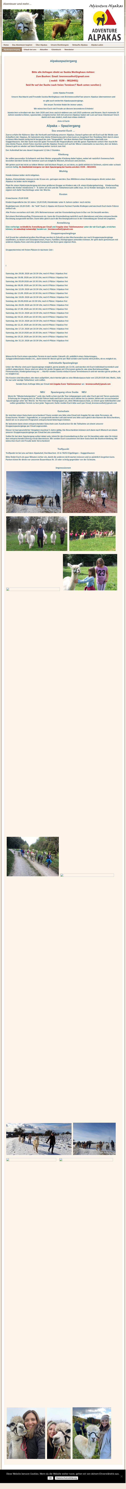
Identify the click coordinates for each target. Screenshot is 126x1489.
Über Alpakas (41, 45)
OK (50, 1478)
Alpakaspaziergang (12, 49)
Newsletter (69, 49)
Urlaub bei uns (30, 49)
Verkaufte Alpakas (80, 45)
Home (6, 45)
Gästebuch (56, 49)
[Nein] (121, 1476)
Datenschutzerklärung (66, 1478)
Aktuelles (44, 49)
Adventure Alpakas (106, 6)
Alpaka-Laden (97, 45)
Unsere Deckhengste (60, 45)
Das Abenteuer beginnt (22, 45)
